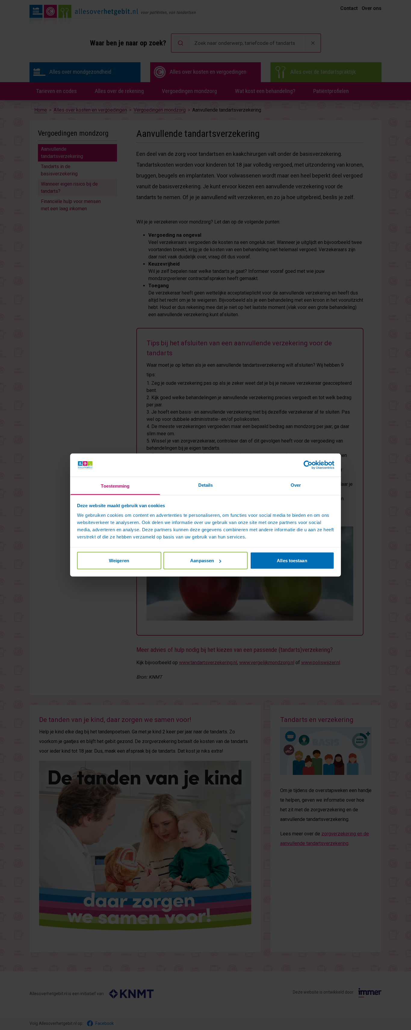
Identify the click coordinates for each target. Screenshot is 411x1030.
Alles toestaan (292, 560)
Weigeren (119, 560)
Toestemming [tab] (115, 485)
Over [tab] (296, 484)
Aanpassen (202, 560)
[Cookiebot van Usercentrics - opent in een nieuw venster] (308, 465)
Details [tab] (205, 484)
